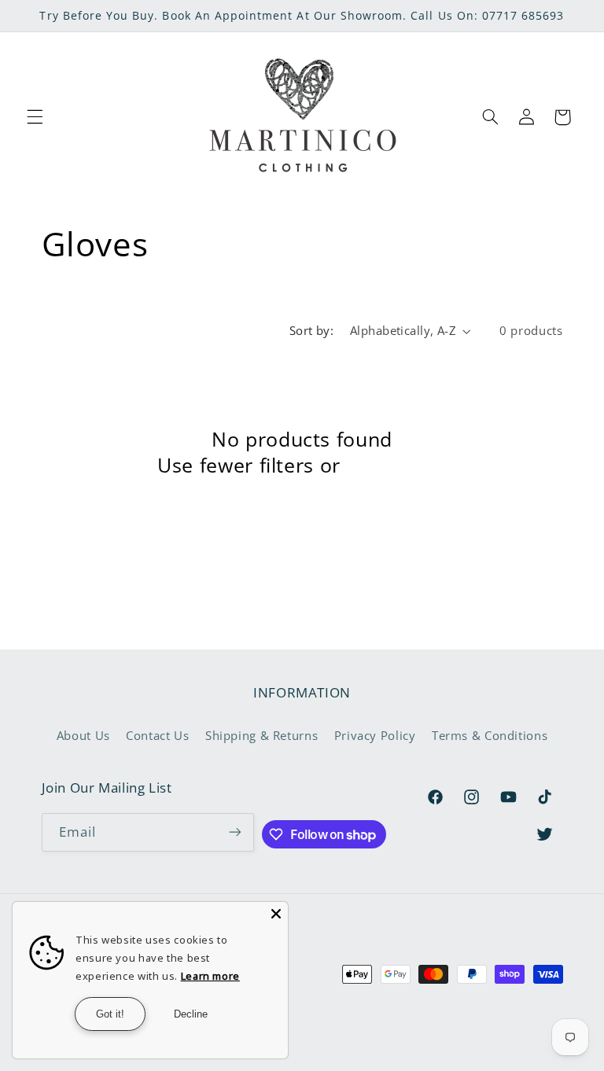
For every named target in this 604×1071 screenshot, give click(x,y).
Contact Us (157, 735)
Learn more (210, 976)
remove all (396, 465)
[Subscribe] (235, 832)
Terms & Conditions (489, 735)
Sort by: (311, 330)
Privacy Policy (375, 735)
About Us (83, 735)
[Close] (276, 914)
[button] (35, 117)
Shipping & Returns (261, 735)
